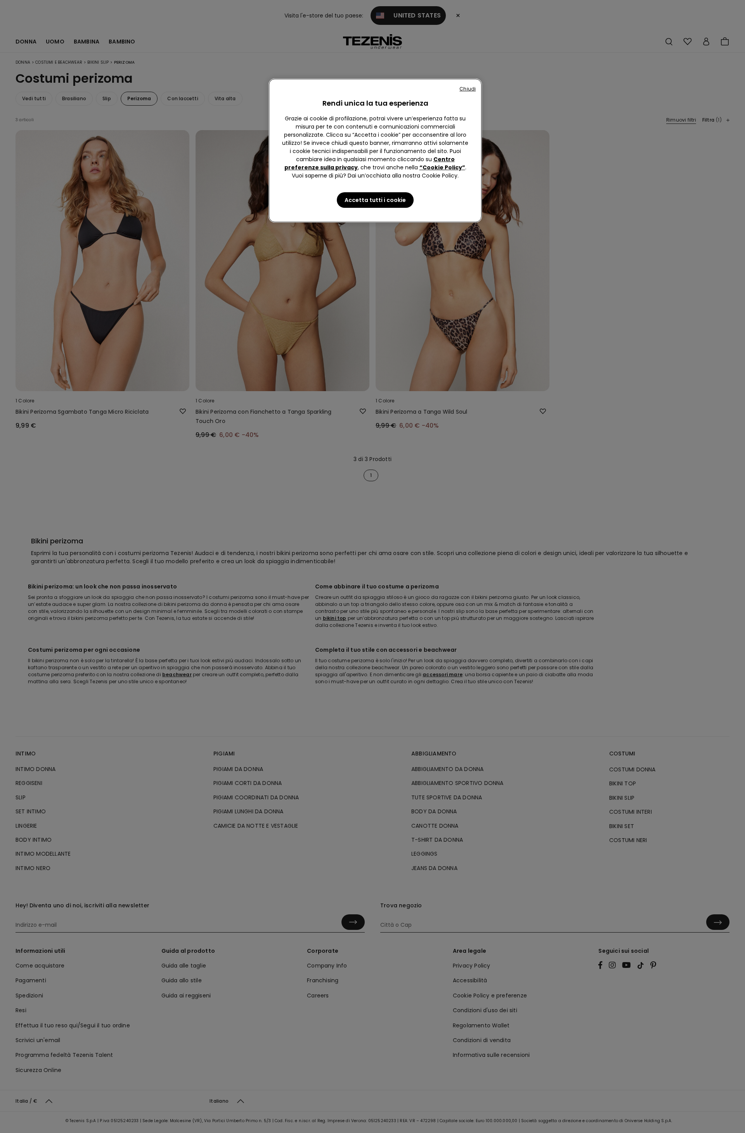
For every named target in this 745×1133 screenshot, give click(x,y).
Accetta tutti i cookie (375, 200)
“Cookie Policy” (442, 167)
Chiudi (467, 88)
